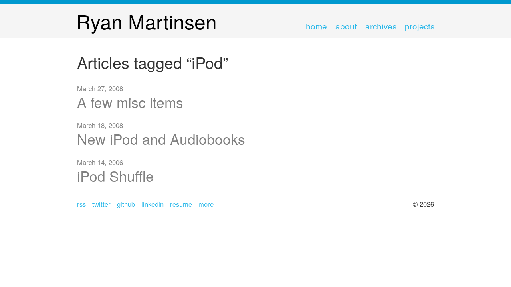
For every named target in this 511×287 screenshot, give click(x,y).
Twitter (101, 204)
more (206, 204)
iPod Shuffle (115, 175)
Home (316, 26)
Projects (419, 26)
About (346, 26)
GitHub (126, 204)
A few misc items (130, 102)
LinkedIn (152, 204)
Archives (380, 26)
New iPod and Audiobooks (161, 138)
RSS (81, 204)
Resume (181, 204)
